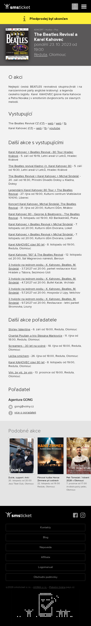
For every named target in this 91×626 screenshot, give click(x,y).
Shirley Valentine (19, 329)
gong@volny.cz (24, 406)
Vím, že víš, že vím (20, 372)
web (50, 123)
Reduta (40, 55)
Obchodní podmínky (45, 577)
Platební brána (57, 587)
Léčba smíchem (18, 356)
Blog (45, 537)
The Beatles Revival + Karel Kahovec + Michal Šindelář (43, 176)
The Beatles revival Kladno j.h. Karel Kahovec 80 (40, 166)
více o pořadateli (25, 412)
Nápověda (46, 547)
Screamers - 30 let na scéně (27, 346)
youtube (54, 128)
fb (65, 123)
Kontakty (45, 527)
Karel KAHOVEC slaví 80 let (26, 244)
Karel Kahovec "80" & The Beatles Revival (35, 254)
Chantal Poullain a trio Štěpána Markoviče (35, 335)
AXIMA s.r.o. (40, 587)
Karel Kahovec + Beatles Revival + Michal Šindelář (40, 224)
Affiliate (45, 557)
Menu (84, 7)
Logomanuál (45, 567)
